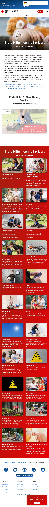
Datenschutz (35, 486)
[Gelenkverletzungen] (12, 221)
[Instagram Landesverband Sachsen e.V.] (24, 470)
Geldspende (5, 484)
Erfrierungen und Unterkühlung (12, 204)
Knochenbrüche (31, 257)
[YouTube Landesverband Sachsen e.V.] (15, 470)
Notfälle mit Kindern (8, 285)
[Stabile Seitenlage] (36, 330)
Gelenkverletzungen (8, 231)
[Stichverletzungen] (12, 356)
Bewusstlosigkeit (7, 175)
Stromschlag (30, 365)
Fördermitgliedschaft (6, 492)
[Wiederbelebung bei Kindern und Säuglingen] (36, 435)
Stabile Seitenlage (31, 339)
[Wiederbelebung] (12, 435)
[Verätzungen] (12, 384)
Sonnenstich (6, 339)
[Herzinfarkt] (36, 221)
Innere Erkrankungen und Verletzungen (10, 258)
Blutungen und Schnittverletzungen (32, 176)
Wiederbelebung (7, 444)
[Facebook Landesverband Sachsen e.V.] (6, 470)
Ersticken (29, 204)
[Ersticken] (36, 195)
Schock (28, 311)
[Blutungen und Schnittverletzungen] (36, 165)
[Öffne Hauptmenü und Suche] (46, 11)
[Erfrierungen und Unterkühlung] (12, 195)
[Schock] (36, 302)
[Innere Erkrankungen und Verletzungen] (12, 247)
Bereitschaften (20, 484)
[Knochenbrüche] (36, 247)
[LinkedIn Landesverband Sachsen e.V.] (43, 470)
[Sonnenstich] (12, 330)
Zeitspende (4, 486)
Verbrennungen (30, 393)
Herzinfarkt (29, 231)
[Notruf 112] (36, 276)
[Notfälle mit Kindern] (12, 276)
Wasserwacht (20, 492)
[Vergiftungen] (12, 409)
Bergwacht (19, 486)
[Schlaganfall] (12, 302)
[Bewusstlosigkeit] (12, 165)
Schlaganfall (6, 311)
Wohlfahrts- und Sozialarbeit (23, 494)
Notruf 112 (29, 285)
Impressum (34, 489)
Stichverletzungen (8, 365)
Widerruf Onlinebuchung (24, 475)
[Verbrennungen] (36, 384)
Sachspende (5, 489)
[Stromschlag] (36, 356)
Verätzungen (6, 393)
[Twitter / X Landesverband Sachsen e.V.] (34, 470)
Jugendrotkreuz (20, 489)
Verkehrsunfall (30, 418)
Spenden (40, 11)
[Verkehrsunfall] (36, 409)
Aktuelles (34, 484)
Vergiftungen (6, 418)
